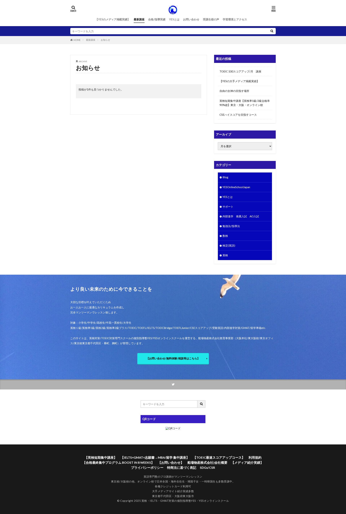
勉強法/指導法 (231, 226)
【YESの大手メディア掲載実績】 (239, 81)
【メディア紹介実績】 (247, 462)
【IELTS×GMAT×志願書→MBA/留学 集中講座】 (155, 457)
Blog (225, 177)
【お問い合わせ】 (171, 462)
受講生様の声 (211, 19)
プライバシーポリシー (147, 467)
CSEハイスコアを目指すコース (238, 114)
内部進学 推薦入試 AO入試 (241, 216)
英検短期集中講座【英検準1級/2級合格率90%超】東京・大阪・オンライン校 (244, 103)
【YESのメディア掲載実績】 (112, 19)
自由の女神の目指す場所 (234, 90)
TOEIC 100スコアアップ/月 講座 (240, 71)
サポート (228, 206)
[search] (272, 31)
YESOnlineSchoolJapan (236, 187)
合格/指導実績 (156, 19)
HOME (77, 40)
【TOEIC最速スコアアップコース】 (219, 457)
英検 (225, 255)
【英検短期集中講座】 (101, 457)
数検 (225, 235)
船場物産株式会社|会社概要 (207, 462)
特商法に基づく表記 (181, 467)
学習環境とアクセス (235, 19)
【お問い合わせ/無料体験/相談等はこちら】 (173, 358)
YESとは (174, 19)
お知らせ (105, 39)
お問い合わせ (191, 19)
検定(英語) (229, 245)
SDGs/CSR (207, 467)
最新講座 (139, 19)
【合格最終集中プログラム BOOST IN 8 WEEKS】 (118, 462)
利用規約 (255, 457)
